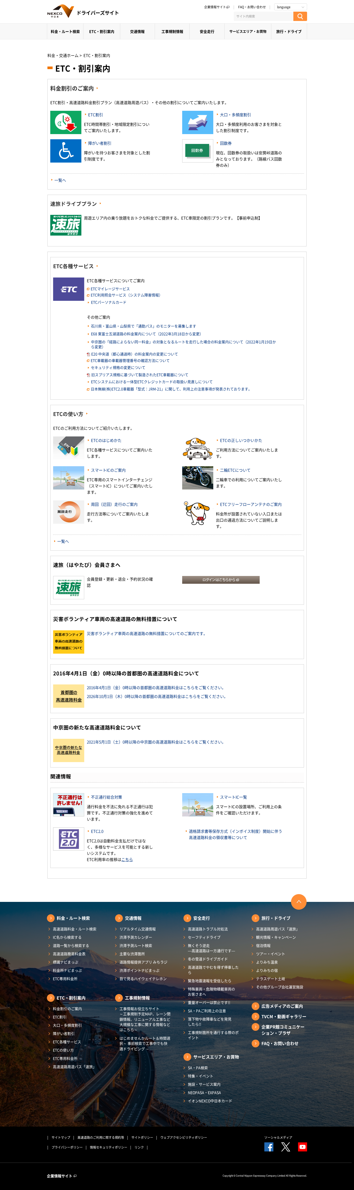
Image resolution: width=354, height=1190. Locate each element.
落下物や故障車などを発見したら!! (209, 1021)
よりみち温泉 (267, 962)
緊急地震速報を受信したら (209, 980)
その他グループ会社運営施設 (279, 986)
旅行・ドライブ (289, 31)
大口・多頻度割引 (235, 115)
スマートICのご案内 (108, 470)
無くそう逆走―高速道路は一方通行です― (211, 948)
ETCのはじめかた (106, 440)
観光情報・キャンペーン (276, 937)
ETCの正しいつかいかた (241, 440)
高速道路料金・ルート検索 (74, 928)
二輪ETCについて (235, 470)
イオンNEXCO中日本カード (210, 1100)
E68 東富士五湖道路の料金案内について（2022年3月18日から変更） (147, 333)
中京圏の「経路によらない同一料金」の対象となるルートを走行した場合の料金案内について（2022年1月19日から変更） (183, 344)
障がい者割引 (99, 143)
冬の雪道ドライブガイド (208, 958)
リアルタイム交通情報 (137, 928)
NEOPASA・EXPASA (204, 1092)
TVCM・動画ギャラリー (283, 1016)
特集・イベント (200, 1075)
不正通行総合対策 (106, 797)
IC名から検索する (67, 937)
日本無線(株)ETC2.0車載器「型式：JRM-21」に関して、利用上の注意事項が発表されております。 (171, 388)
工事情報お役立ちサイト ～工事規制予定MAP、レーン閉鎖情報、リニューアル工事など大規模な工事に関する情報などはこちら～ (145, 1019)
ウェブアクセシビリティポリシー (183, 1137)
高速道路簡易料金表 (69, 953)
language (284, 7)
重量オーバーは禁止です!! (209, 1002)
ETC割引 (95, 115)
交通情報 (137, 31)
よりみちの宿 (267, 970)
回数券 (226, 143)
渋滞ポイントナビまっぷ (139, 970)
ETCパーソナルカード (108, 302)
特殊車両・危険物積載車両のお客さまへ (211, 991)
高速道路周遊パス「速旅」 (74, 1066)
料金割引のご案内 (72, 88)
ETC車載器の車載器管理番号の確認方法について (130, 360)
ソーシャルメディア (278, 1137)
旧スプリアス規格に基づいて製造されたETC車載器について (139, 374)
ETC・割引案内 (101, 31)
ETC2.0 (97, 831)
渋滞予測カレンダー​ (135, 937)
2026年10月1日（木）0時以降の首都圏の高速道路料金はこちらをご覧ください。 (157, 696)
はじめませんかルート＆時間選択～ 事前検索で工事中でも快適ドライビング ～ (144, 1043)
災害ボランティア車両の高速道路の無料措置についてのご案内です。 (147, 633)
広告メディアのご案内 (282, 1006)
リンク (139, 1147)
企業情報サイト (215, 7)
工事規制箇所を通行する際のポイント (213, 1035)
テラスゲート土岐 (270, 978)
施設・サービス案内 (204, 1084)
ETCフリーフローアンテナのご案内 (251, 504)
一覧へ (60, 180)
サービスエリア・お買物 (247, 31)
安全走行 (207, 31)
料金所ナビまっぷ (67, 970)
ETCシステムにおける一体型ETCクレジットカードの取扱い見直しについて (152, 381)
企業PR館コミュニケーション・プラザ (283, 1030)
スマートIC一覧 (233, 797)
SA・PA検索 (198, 1067)
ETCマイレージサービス (110, 288)
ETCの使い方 (68, 414)
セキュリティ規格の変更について (118, 367)
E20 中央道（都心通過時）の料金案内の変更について (134, 353)
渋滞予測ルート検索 (135, 945)
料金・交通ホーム (63, 55)
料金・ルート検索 (65, 31)
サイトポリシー (142, 1137)
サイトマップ (61, 1137)
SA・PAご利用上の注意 (207, 1010)
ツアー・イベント (270, 953)
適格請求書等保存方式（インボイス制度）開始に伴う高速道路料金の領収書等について (235, 834)
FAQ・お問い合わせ (252, 7)
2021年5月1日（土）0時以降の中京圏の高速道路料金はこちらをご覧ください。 (156, 742)
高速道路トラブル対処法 (208, 928)
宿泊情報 (263, 945)
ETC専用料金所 (65, 978)
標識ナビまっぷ (65, 962)
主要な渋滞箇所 (132, 953)
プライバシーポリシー (67, 1147)
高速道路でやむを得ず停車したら (213, 970)
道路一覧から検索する (71, 945)
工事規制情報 (172, 31)
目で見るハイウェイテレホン (143, 978)
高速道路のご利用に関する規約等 (100, 1137)
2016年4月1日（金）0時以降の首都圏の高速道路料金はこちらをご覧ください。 (156, 687)
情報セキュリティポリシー (108, 1147)
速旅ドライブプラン (73, 203)
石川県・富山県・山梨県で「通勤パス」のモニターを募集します (143, 325)
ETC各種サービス (73, 266)
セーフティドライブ (204, 937)
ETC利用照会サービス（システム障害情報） (126, 294)
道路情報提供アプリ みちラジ (143, 962)
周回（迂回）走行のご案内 (114, 504)
